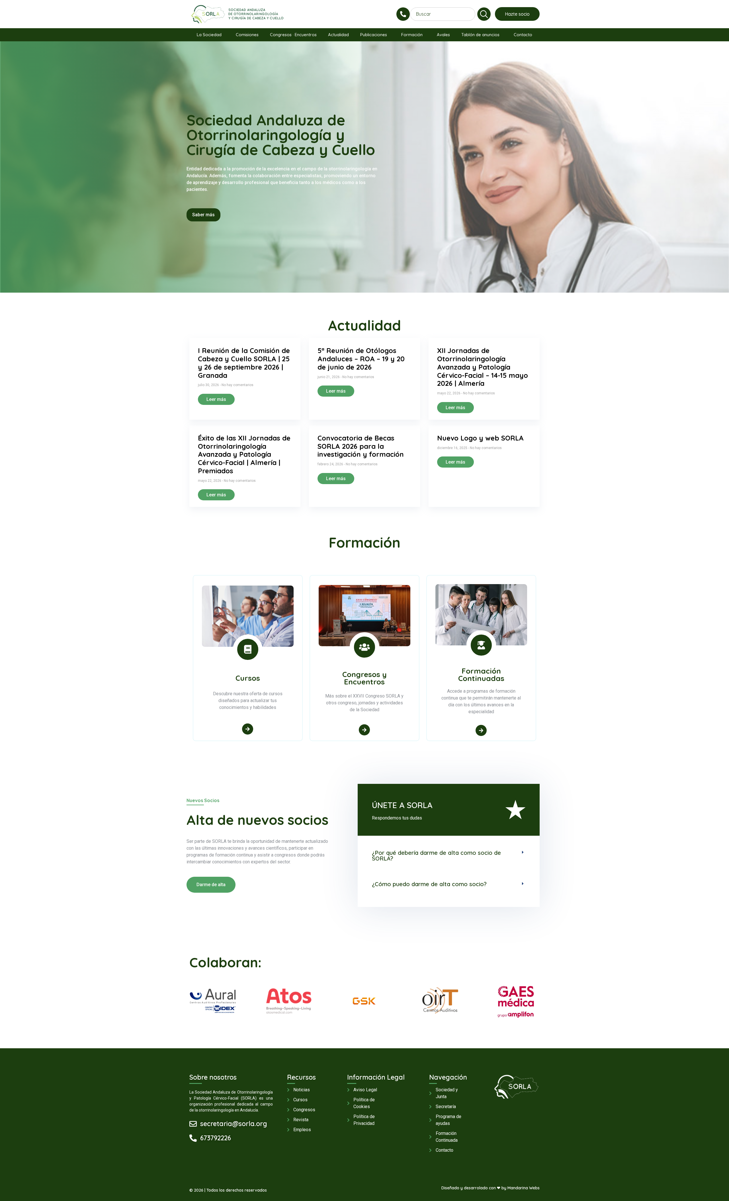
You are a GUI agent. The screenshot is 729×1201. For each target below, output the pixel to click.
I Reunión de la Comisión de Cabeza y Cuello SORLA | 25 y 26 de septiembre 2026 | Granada (244, 362)
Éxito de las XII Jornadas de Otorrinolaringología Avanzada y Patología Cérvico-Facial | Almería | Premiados (244, 454)
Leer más (216, 399)
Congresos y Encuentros (364, 678)
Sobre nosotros (213, 1077)
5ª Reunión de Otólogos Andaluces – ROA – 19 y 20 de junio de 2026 (361, 358)
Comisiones (247, 34)
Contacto (523, 34)
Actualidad (338, 34)
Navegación (448, 1077)
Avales (443, 34)
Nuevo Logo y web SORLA (480, 438)
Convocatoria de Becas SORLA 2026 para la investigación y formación (361, 446)
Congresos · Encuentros (293, 34)
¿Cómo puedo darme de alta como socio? (429, 884)
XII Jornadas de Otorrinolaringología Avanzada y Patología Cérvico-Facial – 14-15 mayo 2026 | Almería (482, 367)
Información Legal (376, 1077)
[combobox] (442, 14)
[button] (449, 851)
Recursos (301, 1077)
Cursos (248, 678)
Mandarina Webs (523, 1187)
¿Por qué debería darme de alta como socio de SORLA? (436, 855)
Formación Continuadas (481, 674)
